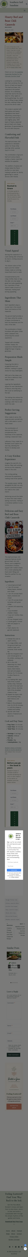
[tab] (10, 982)
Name (9, 1025)
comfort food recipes (11, 906)
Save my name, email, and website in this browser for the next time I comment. (14, 1048)
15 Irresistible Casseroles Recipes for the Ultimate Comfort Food (14, 74)
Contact (19, 1234)
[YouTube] (21, 1247)
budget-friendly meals (11, 900)
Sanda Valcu (13, 973)
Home (8, 1231)
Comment (11, 1003)
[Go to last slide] (9, 966)
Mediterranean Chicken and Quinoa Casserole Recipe (20, 929)
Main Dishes (8, 27)
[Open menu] (24, 10)
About (13, 1234)
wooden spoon (12, 483)
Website (9, 1041)
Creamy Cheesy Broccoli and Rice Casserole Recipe (10, 932)
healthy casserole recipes (12, 919)
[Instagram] (15, 1247)
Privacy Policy (14, 67)
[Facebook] (12, 1247)
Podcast (19, 1231)
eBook (13, 1231)
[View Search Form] (26, 4)
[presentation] (14, 956)
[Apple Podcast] (18, 1247)
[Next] (19, 966)
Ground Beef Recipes (11, 916)
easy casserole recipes (12, 909)
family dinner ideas (11, 913)
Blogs (8, 1234)
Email (9, 1033)
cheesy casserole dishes (12, 903)
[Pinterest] (9, 1247)
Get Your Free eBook (14, 1106)
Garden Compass (14, 1239)
